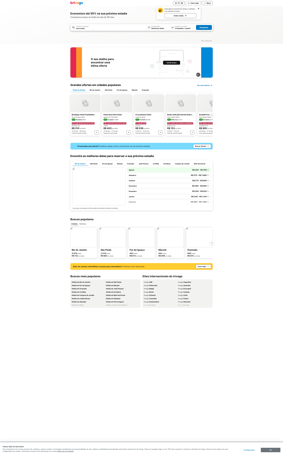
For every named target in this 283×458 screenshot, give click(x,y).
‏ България (184, 289)
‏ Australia (184, 285)
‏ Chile (182, 295)
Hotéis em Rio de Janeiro (81, 282)
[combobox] (108, 27)
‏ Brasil (149, 292)
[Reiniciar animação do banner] (198, 75)
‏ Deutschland (151, 302)
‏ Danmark (184, 302)
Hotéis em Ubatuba (113, 298)
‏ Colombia (150, 298)
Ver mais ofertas (203, 85)
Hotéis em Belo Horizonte (115, 295)
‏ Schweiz (150, 295)
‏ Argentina (184, 282)
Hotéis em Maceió (112, 285)
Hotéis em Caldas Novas (81, 298)
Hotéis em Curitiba (79, 292)
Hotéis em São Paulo (113, 282)
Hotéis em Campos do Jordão (83, 295)
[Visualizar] (97, 132)
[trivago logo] (76, 3)
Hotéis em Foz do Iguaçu (81, 285)
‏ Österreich (150, 285)
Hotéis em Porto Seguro (115, 302)
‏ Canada (183, 292)
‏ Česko (183, 298)
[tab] (78, 90)
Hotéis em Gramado (79, 289)
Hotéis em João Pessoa (115, 289)
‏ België (149, 289)
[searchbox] (110, 28)
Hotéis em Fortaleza (113, 292)
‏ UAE (148, 282)
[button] (108, 27)
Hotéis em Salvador (79, 302)
